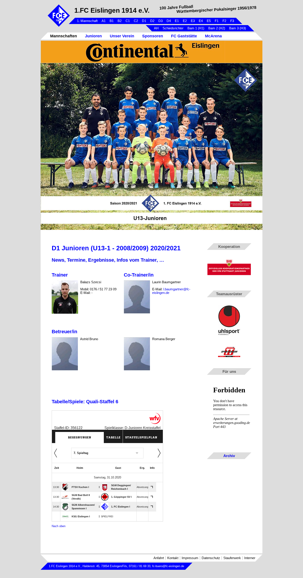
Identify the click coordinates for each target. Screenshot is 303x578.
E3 (193, 21)
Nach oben (58, 526)
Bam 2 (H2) (216, 28)
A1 (104, 21)
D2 (152, 21)
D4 (169, 21)
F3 (232, 21)
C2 (136, 21)
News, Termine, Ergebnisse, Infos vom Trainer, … (108, 260)
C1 (128, 21)
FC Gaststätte (184, 36)
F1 (216, 21)
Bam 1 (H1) (195, 28)
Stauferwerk (232, 558)
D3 (160, 21)
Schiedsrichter (173, 28)
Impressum (190, 558)
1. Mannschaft (87, 21)
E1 (177, 21)
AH (156, 28)
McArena (213, 36)
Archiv (229, 456)
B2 (120, 21)
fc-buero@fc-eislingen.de (168, 566)
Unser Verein (122, 36)
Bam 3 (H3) (237, 28)
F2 (224, 21)
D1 (144, 21)
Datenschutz (211, 558)
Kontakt (172, 558)
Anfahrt (158, 558)
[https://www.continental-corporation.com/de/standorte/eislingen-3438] (151, 52)
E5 (209, 21)
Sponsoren (152, 36)
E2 (185, 21)
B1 (112, 21)
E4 (201, 21)
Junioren (93, 36)
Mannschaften (63, 36)
